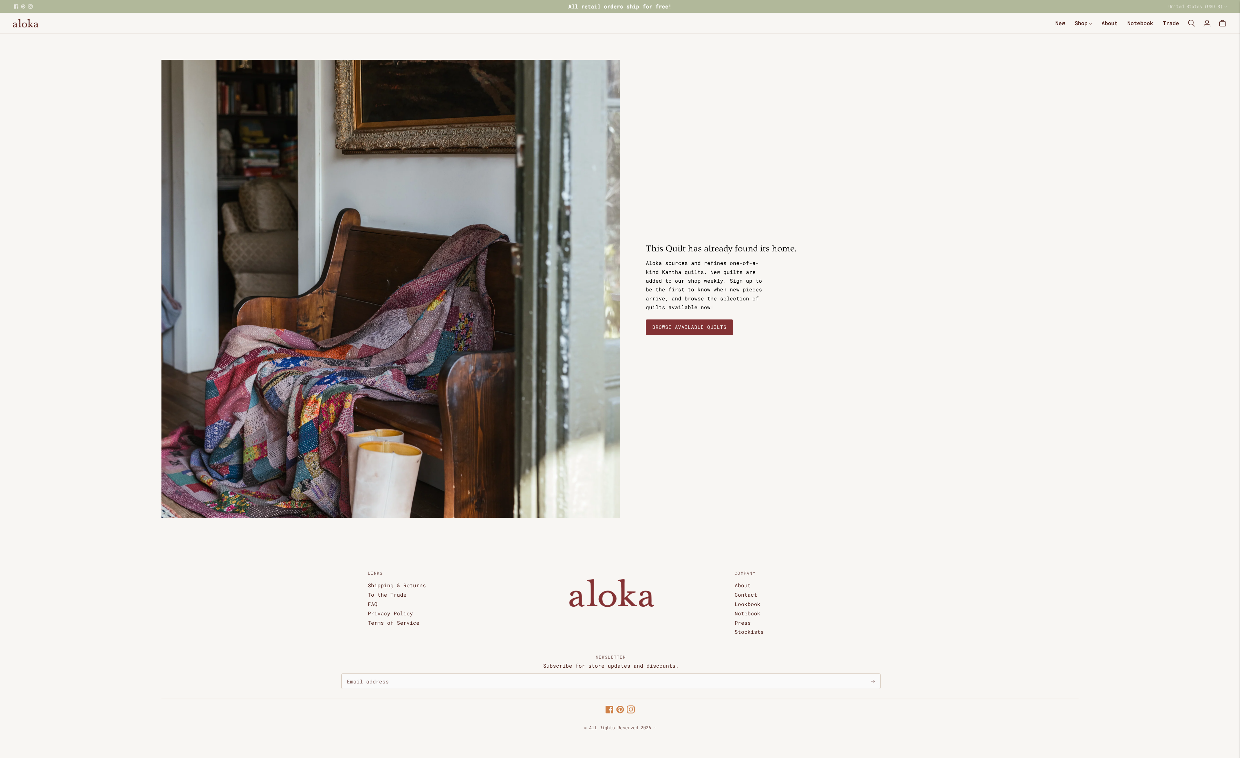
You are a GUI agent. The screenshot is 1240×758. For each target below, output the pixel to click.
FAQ (372, 604)
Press (743, 622)
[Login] (1207, 23)
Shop (1081, 23)
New (1060, 23)
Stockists (749, 631)
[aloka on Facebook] (16, 6)
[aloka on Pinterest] (23, 6)
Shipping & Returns (397, 585)
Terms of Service (393, 622)
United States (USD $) (1195, 6)
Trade (1171, 23)
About (1109, 23)
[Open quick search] (1191, 23)
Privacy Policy (390, 613)
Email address (364, 674)
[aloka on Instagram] (30, 6)
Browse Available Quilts (689, 327)
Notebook (1140, 23)
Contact (746, 594)
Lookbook (747, 604)
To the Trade (387, 594)
